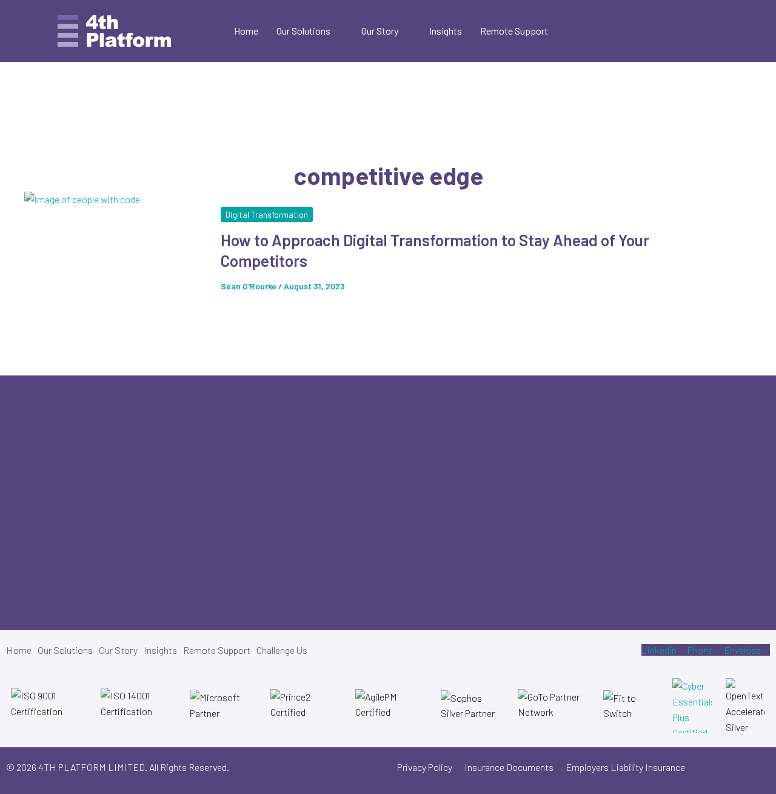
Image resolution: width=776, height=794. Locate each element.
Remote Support (514, 30)
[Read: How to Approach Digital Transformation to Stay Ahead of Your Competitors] (115, 254)
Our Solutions (303, 30)
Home (246, 30)
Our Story (379, 30)
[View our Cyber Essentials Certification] (692, 705)
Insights (445, 30)
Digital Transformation (267, 214)
